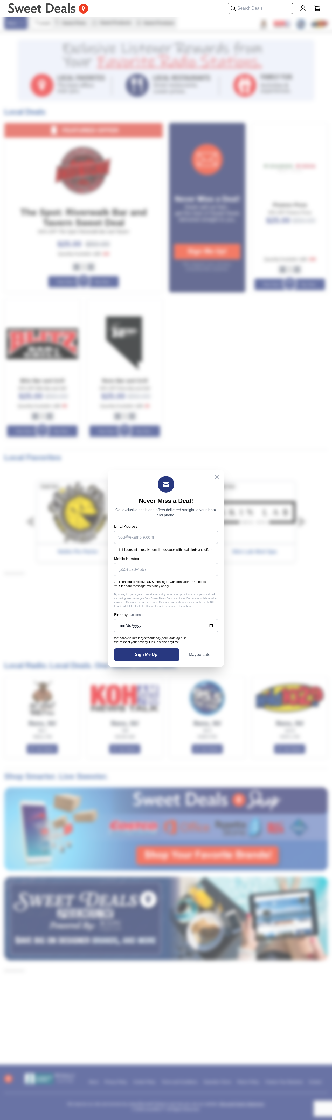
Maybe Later (200, 654)
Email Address (125, 526)
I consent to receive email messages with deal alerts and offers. (168, 550)
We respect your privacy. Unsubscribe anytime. (147, 642)
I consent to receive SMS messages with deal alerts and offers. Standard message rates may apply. (163, 584)
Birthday (128, 615)
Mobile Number (126, 558)
